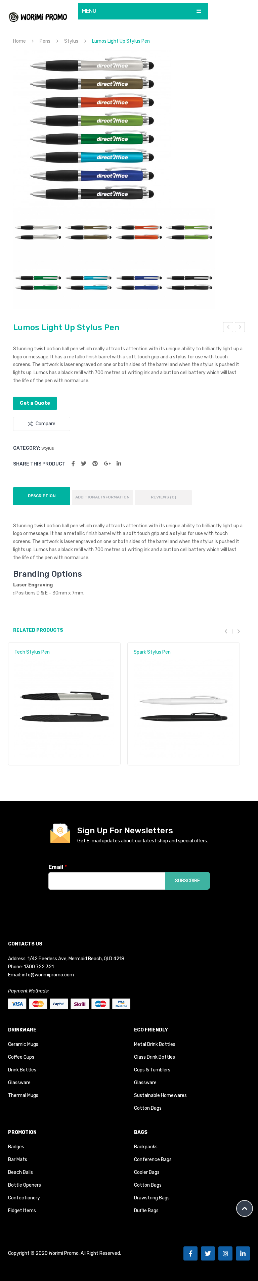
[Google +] (107, 463)
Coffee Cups (21, 1057)
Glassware (19, 1083)
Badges (16, 1147)
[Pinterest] (95, 463)
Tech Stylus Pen (32, 652)
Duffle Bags (146, 1210)
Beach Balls (20, 1172)
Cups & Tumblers (152, 1070)
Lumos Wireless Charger (228, 328)
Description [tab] (42, 495)
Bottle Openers (24, 1185)
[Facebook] (73, 463)
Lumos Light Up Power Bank (240, 328)
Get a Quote (35, 403)
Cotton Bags (148, 1108)
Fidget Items (22, 1210)
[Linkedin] (243, 1253)
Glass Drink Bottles (154, 1057)
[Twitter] (83, 463)
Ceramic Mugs (23, 1044)
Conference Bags (153, 1159)
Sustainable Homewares (160, 1095)
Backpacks (146, 1147)
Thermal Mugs (23, 1095)
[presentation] (228, 631)
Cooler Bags (147, 1172)
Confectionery (24, 1198)
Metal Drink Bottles (154, 1044)
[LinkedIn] (119, 463)
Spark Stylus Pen (152, 652)
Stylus (71, 41)
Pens (45, 41)
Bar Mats (17, 1159)
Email (57, 867)
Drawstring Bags (152, 1198)
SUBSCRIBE (187, 881)
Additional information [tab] (102, 497)
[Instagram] (225, 1253)
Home (19, 41)
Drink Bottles (22, 1070)
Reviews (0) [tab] (163, 497)
